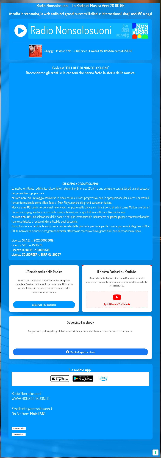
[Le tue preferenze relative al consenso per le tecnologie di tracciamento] (155, 452)
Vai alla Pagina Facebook (82, 352)
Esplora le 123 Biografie (44, 304)
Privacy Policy (19, 428)
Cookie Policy (18, 434)
